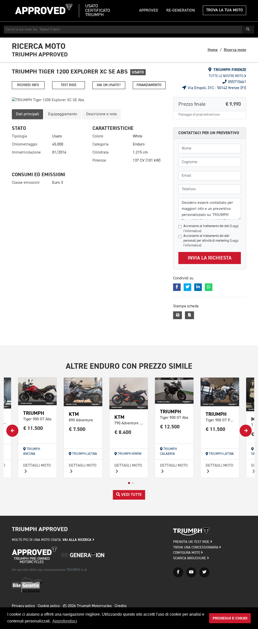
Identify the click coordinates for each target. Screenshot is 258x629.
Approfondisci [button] (64, 621)
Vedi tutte (131, 495)
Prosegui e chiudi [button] (230, 618)
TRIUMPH (33, 413)
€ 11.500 (33, 428)
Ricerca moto (235, 49)
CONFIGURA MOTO (187, 552)
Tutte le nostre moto (226, 76)
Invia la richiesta (210, 258)
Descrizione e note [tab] (101, 114)
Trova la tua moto (224, 10)
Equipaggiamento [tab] (62, 114)
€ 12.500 (170, 427)
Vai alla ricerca (77, 539)
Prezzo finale (209, 104)
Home (213, 49)
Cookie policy (49, 606)
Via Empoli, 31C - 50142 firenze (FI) (216, 88)
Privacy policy (23, 606)
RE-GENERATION (180, 11)
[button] (129, 483)
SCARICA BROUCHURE (190, 558)
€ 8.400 (123, 432)
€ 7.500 (77, 429)
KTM (74, 414)
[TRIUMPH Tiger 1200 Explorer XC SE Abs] (89, 100)
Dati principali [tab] (27, 114)
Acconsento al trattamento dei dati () (211, 229)
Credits (120, 606)
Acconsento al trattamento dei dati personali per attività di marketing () (210, 240)
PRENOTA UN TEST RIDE (191, 542)
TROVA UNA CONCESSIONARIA (196, 547)
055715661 (236, 82)
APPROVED (148, 11)
